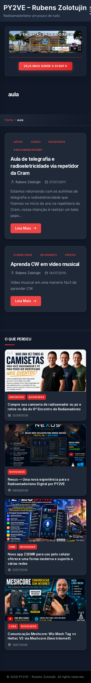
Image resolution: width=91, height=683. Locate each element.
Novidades (57, 141)
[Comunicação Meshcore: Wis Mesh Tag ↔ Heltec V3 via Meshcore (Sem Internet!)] (45, 600)
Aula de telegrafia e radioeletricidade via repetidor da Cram (44, 166)
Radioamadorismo (28, 149)
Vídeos (70, 255)
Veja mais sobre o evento (45, 66)
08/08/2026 (20, 490)
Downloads (23, 255)
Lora (12, 626)
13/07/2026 (19, 645)
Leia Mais (23, 228)
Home (9, 120)
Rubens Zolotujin (28, 182)
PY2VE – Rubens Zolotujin (45, 8)
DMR (12, 547)
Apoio (18, 141)
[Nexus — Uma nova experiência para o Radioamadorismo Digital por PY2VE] (45, 445)
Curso (36, 141)
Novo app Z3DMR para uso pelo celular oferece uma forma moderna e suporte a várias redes (40, 558)
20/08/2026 (20, 415)
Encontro (16, 397)
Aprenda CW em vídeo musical (44, 264)
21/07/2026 (19, 570)
